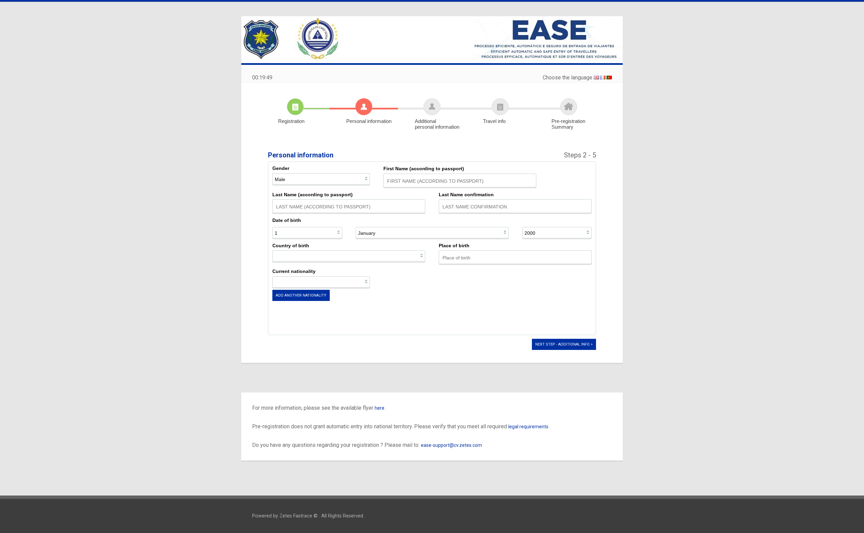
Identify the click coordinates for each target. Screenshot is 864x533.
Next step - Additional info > (564, 344)
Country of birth (290, 245)
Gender (280, 168)
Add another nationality (301, 295)
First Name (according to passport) (423, 168)
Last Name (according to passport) (312, 194)
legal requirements (528, 426)
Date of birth (286, 220)
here (380, 408)
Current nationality (294, 271)
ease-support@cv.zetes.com (451, 445)
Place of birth (454, 245)
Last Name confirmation (466, 194)
